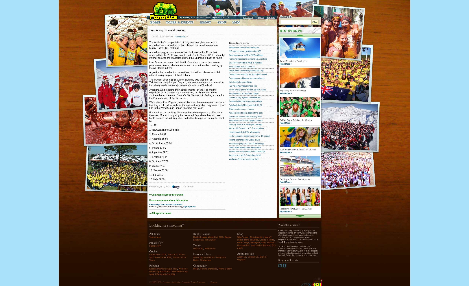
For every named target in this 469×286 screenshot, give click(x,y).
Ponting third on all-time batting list (244, 47)
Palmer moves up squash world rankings (247, 151)
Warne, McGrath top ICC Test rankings (246, 128)
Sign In (261, 17)
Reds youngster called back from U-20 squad (249, 136)
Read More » (286, 64)
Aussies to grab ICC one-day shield (245, 155)
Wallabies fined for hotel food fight (243, 159)
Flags (246, 242)
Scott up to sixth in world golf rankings (246, 124)
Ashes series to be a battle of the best (246, 113)
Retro (240, 242)
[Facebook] (285, 267)
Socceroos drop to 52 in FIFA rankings (246, 55)
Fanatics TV (155, 246)
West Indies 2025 (163, 257)
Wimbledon (210, 248)
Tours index (155, 237)
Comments (180, 37)
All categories (256, 237)
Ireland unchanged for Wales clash (244, 140)
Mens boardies (251, 240)
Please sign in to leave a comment (165, 204)
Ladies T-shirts (267, 240)
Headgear (255, 242)
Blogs (196, 269)
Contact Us (248, 17)
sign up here (189, 206)
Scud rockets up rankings (240, 82)
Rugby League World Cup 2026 (208, 237)
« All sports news (160, 213)
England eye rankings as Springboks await (248, 74)
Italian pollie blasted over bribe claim (245, 147)
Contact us (253, 257)
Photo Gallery (225, 269)
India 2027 (173, 255)
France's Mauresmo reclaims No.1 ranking (248, 59)
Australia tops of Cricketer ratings (244, 93)
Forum (203, 269)
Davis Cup (198, 248)
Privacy (214, 282)
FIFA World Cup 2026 (165, 274)
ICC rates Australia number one (243, 86)
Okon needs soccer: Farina (241, 109)
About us (241, 257)
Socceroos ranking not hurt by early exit (247, 78)
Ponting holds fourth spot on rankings (245, 101)
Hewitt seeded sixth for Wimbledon (244, 132)
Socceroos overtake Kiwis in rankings (246, 63)
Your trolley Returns (260, 245)
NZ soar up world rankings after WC (245, 51)
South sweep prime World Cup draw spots (247, 90)
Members (212, 269)
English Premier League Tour (163, 269)
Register (271, 17)
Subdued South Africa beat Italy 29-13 (245, 105)
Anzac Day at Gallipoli (204, 257)
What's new (242, 237)
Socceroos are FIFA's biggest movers (246, 120)
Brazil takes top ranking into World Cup (246, 70)
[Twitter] (280, 267)
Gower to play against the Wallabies (245, 97)
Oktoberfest (205, 260)
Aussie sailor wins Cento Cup (242, 66)
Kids (263, 242)
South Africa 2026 (157, 255)
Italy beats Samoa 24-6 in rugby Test (245, 117)
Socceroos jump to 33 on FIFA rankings (246, 144)
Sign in (263, 257)
